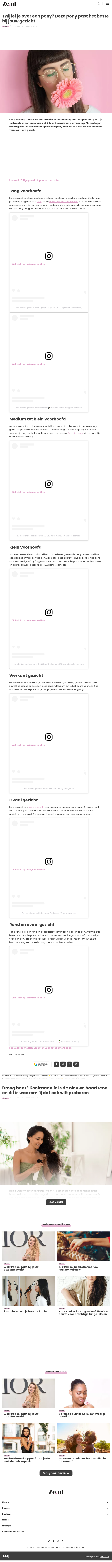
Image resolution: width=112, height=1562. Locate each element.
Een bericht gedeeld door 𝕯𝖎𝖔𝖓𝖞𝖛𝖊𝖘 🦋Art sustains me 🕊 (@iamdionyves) (48, 407)
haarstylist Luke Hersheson (63, 201)
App (76, 1064)
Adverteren (49, 1547)
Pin (69, 1064)
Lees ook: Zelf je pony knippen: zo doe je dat (34, 180)
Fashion (6, 1514)
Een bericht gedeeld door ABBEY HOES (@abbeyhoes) (48, 788)
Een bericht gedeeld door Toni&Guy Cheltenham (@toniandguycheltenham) (49, 664)
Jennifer (34, 26)
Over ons (40, 1547)
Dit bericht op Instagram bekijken (28, 264)
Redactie (31, 1547)
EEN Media (104, 1557)
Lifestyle (6, 1525)
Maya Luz (34, 1098)
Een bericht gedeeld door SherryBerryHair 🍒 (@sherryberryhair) (49, 1041)
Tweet (63, 1064)
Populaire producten (13, 1531)
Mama (5, 1502)
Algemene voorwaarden (66, 1547)
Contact (80, 1547)
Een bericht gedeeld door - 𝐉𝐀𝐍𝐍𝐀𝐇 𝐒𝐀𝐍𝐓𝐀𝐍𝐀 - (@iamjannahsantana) (49, 307)
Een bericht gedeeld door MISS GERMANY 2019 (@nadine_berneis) (48, 536)
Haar (5, 26)
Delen (56, 1064)
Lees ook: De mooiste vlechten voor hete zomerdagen (40, 1047)
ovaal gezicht (35, 807)
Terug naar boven (54, 1473)
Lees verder (56, 1202)
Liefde (5, 1519)
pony (39, 201)
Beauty (6, 1508)
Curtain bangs (75, 433)
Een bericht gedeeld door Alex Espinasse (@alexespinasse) (48, 913)
